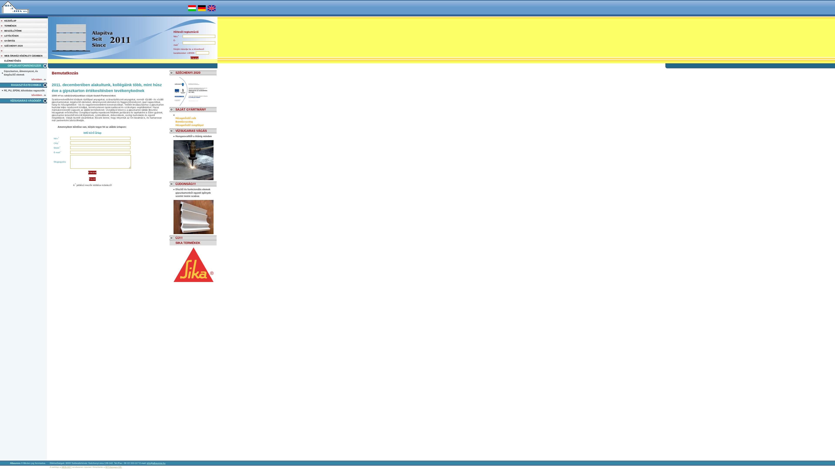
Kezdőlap (10, 21)
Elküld (194, 58)
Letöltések (11, 36)
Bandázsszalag (184, 121)
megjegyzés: (60, 162)
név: (176, 36)
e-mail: (57, 152)
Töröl (92, 179)
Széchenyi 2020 (13, 46)
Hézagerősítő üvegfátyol (189, 125)
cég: (56, 143)
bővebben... (38, 79)
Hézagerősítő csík (185, 118)
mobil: (57, 148)
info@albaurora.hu (156, 463)
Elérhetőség (12, 61)
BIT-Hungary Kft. (113, 467)
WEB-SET (67, 467)
